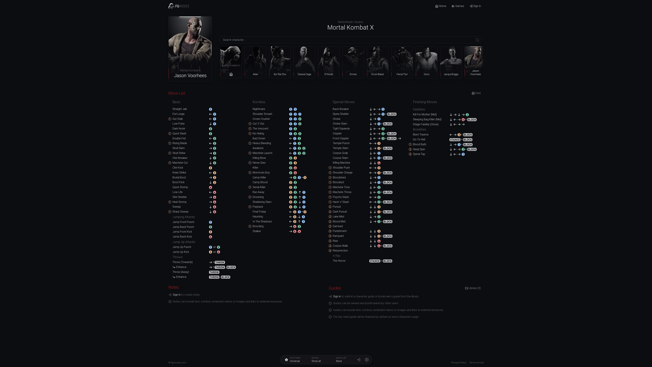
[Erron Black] (377, 62)
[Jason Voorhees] (475, 62)
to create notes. (186, 294)
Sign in (477, 6)
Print (478, 93)
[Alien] (255, 62)
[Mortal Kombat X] (231, 62)
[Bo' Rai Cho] (280, 62)
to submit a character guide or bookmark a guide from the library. (376, 296)
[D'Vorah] (328, 62)
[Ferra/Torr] (402, 62)
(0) (475, 288)
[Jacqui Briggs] (451, 62)
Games (459, 6)
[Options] (367, 359)
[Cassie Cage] (304, 62)
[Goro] (426, 62)
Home (442, 6)
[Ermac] (353, 62)
